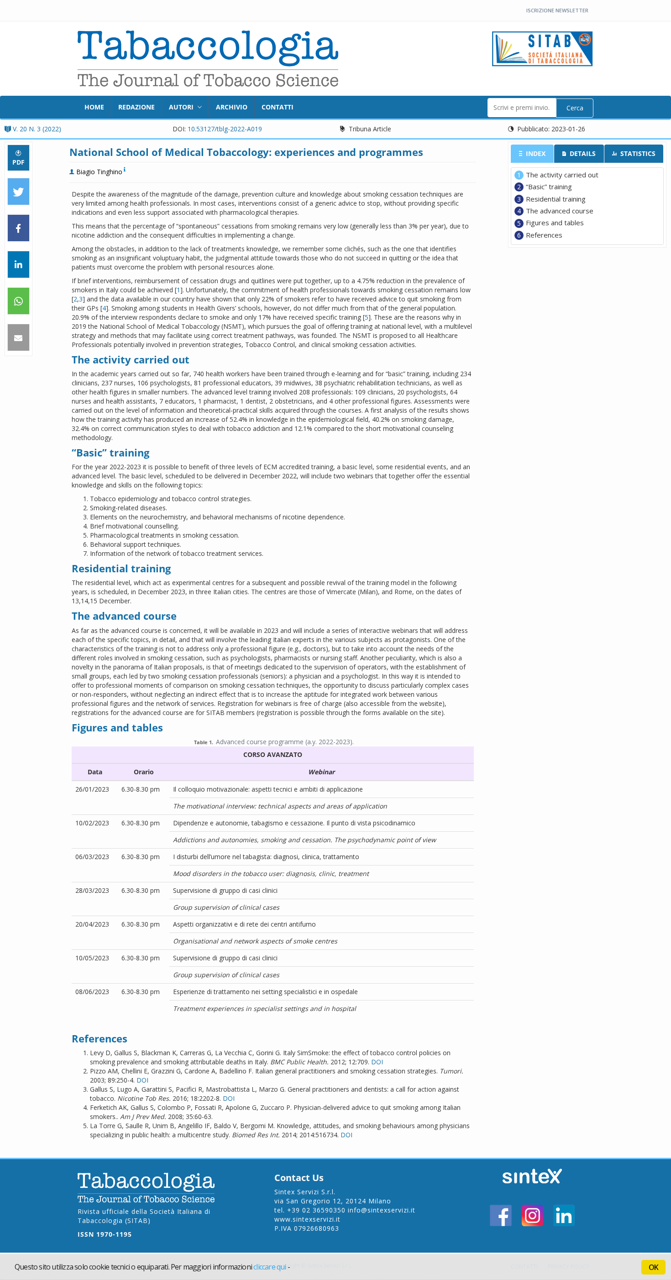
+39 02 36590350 (316, 1210)
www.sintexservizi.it (307, 1219)
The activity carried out (562, 174)
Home (94, 107)
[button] (18, 192)
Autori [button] (182, 107)
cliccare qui (269, 1267)
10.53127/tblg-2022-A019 (225, 128)
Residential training (556, 198)
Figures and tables (555, 222)
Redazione (136, 107)
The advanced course (559, 210)
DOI (377, 1061)
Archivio (231, 107)
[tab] (532, 154)
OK (653, 1267)
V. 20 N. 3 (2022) (37, 128)
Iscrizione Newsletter (557, 10)
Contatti (278, 107)
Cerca (574, 108)
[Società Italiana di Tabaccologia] (542, 47)
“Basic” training (549, 186)
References (544, 234)
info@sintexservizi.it (381, 1210)
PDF (18, 162)
